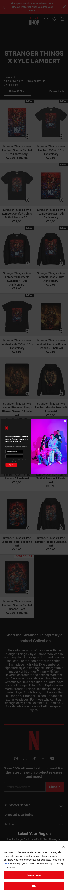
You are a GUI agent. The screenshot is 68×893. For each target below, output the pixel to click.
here (6, 863)
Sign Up (11, 465)
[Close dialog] (65, 421)
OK (34, 885)
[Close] (63, 847)
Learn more (34, 874)
